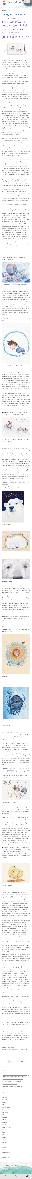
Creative (13, 1046)
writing (3, 1051)
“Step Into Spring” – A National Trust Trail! (13, 1081)
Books (4, 1104)
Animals (9, 1046)
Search (16, 1176)
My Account (5, 1176)
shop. (22, 414)
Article (4, 1102)
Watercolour (6, 1157)
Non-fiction (6, 1134)
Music (4, 1132)
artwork (9, 1049)
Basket (24, 1175)
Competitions (6, 1107)
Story (4, 1147)
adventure (5, 1097)
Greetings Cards (15, 1049)
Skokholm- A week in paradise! (10, 1084)
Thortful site (5, 414)
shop (3, 320)
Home (4, 10)
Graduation (6, 1124)
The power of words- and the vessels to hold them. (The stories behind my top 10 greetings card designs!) (16, 29)
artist (5, 1049)
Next (22, 1061)
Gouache (27, 1046)
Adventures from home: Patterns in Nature (13, 1079)
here (24, 210)
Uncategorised (6, 1149)
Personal (5, 1142)
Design (17, 1046)
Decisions (5, 1112)
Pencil (4, 1139)
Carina (18, 18)
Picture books (6, 1145)
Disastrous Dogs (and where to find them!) (13, 1086)
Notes (4, 1137)
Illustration (4, 1047)
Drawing (5, 1117)
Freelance (22, 1046)
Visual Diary (6, 1155)
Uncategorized (11, 1047)
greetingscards (23, 1049)
